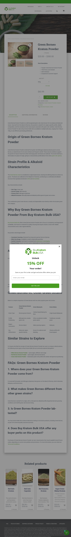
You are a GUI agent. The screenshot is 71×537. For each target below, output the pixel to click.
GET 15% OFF (35, 286)
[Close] (59, 246)
